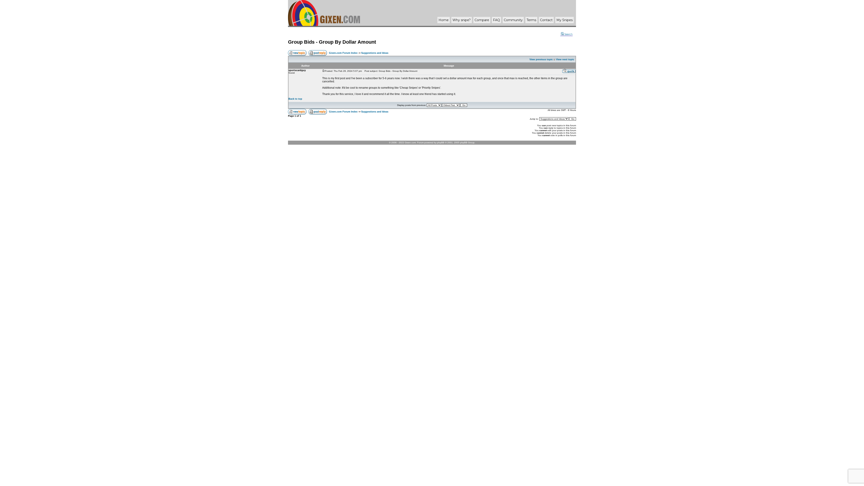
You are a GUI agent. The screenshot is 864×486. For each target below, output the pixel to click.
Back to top (295, 98)
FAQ (496, 20)
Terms (531, 20)
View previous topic (541, 59)
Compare (482, 20)
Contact (546, 20)
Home (444, 20)
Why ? (461, 20)
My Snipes (564, 20)
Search (568, 34)
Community (513, 20)
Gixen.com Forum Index (343, 53)
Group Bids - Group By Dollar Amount (332, 42)
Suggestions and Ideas (374, 53)
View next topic (565, 59)
